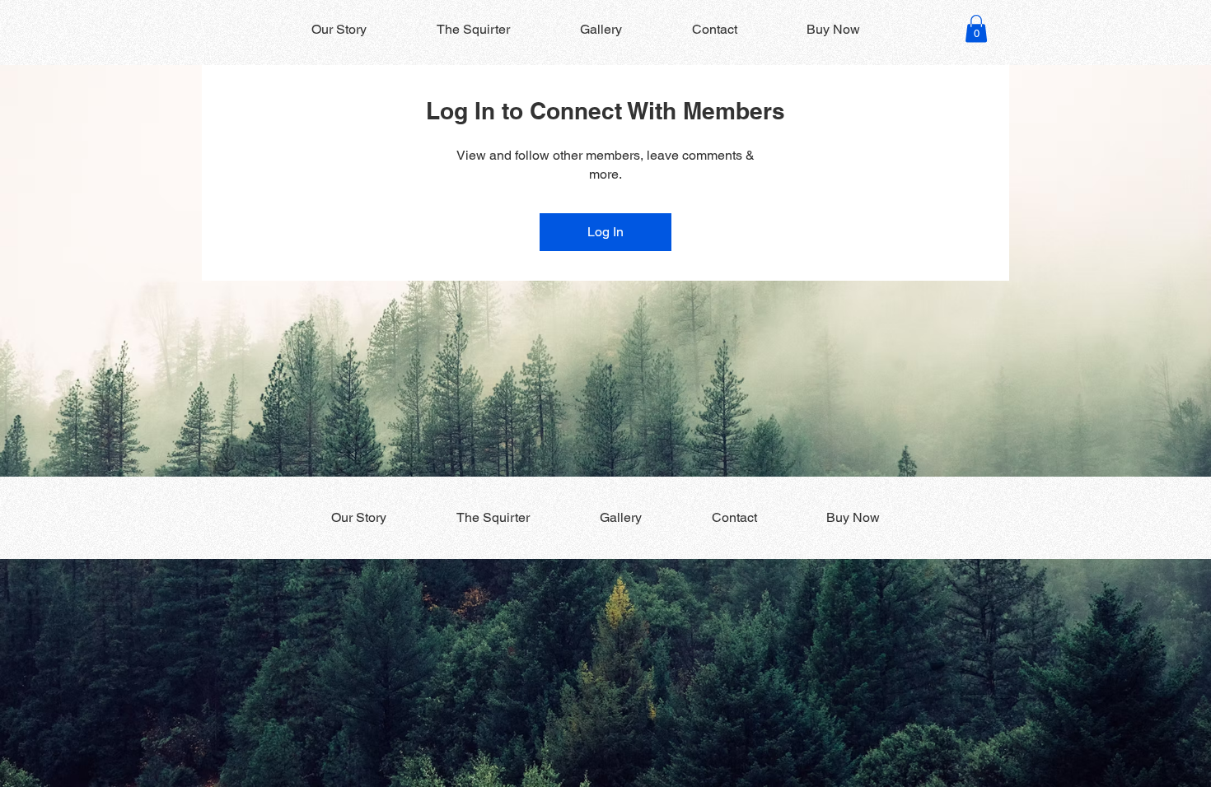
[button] (976, 28)
